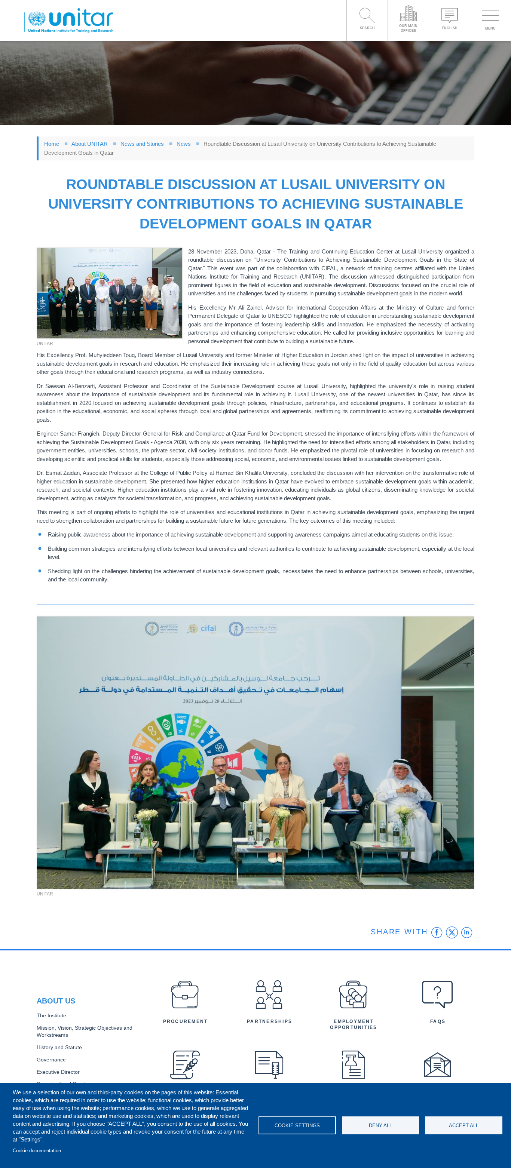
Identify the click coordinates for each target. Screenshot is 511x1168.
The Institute (51, 1015)
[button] (110, 293)
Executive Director (58, 1072)
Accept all (463, 1125)
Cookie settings (297, 1125)
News (184, 144)
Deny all (380, 1125)
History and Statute (59, 1047)
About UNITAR (89, 144)
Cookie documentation (37, 1150)
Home (51, 144)
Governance (51, 1060)
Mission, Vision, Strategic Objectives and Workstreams (84, 1031)
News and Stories (142, 144)
